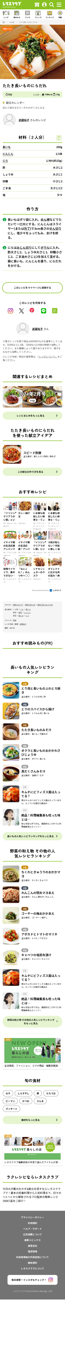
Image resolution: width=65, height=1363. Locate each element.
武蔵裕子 (24, 120)
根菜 (20, 612)
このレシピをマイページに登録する (32, 287)
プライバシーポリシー (32, 1217)
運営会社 (32, 1245)
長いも (7, 147)
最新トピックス (32, 1240)
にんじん (8, 154)
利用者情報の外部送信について (32, 1257)
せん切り (55, 228)
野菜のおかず (18, 605)
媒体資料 (32, 1262)
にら (5, 161)
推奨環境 (32, 1251)
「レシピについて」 (48, 356)
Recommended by (40, 590)
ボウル (45, 247)
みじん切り (24, 247)
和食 (14, 620)
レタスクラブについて (32, 1268)
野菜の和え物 (30, 605)
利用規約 (32, 1223)
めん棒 (45, 219)
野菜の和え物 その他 (45, 605)
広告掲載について (32, 1234)
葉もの (21, 615)
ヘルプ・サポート (32, 1228)
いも (22, 609)
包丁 (27, 228)
